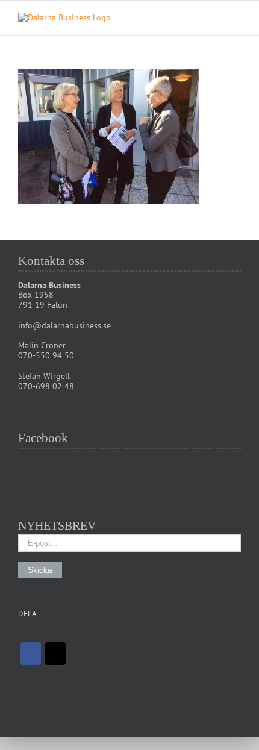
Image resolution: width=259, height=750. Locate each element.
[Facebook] (30, 653)
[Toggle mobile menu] (236, 19)
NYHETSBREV (57, 525)
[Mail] (55, 653)
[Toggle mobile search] (214, 19)
